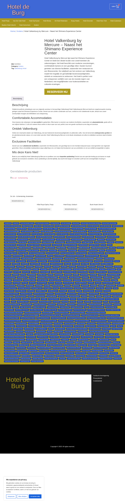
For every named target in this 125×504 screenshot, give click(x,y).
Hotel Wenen (7, 269)
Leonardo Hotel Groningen (57, 258)
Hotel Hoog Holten (29, 285)
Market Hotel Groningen (29, 255)
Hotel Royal (91, 271)
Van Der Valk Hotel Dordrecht (10, 236)
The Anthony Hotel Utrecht (100, 242)
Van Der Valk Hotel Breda (101, 236)
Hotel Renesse (8, 274)
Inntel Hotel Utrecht (98, 261)
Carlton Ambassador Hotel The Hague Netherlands (14, 339)
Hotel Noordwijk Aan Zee (22, 277)
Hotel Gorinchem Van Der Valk (66, 288)
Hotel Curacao (31, 296)
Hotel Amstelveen (33, 301)
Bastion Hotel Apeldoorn (24, 353)
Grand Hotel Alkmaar (108, 304)
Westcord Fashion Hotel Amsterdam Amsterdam (90, 223)
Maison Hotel (50, 255)
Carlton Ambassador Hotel (32, 339)
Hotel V (118, 269)
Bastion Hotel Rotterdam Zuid (59, 347)
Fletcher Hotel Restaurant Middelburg (31, 315)
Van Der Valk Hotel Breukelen (88, 236)
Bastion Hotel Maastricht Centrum (100, 347)
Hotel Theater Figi (8, 271)
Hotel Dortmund (99, 290)
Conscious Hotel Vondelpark (78, 334)
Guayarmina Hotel (51, 304)
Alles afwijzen (22, 496)
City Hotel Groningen (99, 334)
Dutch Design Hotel (106, 328)
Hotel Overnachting (58, 274)
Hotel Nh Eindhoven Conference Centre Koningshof (47, 277)
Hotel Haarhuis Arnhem (110, 285)
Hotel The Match (17, 271)
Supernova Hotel (119, 242)
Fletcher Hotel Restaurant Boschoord (66, 320)
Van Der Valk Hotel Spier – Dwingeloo (50, 228)
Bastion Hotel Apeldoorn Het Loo (11, 353)
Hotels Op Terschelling (35, 263)
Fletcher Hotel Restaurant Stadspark (78, 312)
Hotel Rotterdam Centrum (101, 271)
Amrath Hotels (62, 358)
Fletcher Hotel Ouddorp (9, 323)
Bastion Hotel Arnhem (109, 350)
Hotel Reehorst (16, 274)
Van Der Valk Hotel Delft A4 (59, 236)
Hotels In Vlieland (85, 263)
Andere (36, 25)
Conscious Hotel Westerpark (64, 334)
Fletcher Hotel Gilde (81, 323)
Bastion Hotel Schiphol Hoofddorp (44, 347)
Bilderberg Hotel (116, 342)
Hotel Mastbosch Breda (86, 280)
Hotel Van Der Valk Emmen (78, 269)
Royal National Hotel (83, 244)
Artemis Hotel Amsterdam (92, 355)
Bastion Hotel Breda (86, 350)
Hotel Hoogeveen (20, 285)
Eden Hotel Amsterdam (29, 328)
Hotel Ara (13, 301)
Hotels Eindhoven (38, 266)
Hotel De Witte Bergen (82, 293)
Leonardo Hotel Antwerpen (70, 258)
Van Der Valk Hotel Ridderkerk (47, 231)
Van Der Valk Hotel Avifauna (10, 239)
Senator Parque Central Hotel (33, 244)
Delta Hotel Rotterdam (41, 331)
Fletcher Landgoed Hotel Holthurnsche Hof (96, 309)
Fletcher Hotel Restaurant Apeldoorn (82, 320)
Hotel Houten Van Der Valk (10, 285)
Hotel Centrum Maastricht (74, 296)
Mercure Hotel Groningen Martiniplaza (37, 253)
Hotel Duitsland (72, 290)
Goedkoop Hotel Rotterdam (53, 307)
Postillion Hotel (112, 247)
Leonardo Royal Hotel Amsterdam (91, 255)
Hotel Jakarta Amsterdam (108, 282)
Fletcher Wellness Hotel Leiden (51, 309)
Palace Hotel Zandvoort (9, 250)
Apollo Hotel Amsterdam (25, 358)
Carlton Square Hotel (54, 336)
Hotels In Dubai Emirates (9, 266)
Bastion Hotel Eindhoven (44, 350)
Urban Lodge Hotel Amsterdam (11, 242)
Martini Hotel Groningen (17, 255)
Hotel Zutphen (64, 266)
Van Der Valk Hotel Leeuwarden (24, 234)
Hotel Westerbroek (118, 266)
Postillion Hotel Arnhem (72, 247)
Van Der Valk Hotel (19, 21)
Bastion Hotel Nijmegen (87, 347)
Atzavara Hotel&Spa (70, 355)
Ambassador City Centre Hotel (106, 358)
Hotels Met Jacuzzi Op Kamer (56, 263)
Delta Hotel (49, 331)
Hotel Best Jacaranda (117, 296)
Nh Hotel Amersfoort (93, 250)
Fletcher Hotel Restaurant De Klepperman (31, 320)
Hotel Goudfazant (47, 288)
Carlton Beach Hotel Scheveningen (112, 336)
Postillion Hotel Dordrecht (38, 247)
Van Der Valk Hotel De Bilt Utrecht (73, 236)
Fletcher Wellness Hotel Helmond (65, 309)
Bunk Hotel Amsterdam (104, 339)
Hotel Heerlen (67, 285)
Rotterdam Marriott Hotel (94, 244)
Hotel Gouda (55, 288)
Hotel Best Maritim (107, 296)
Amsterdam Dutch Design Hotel (51, 358)
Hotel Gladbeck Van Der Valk (88, 288)
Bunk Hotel (113, 339)
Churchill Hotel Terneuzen (43, 336)
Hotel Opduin (75, 274)
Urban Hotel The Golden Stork (34, 242)
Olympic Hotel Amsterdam (33, 250)
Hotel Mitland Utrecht (108, 277)
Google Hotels (15, 307)
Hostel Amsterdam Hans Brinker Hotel (12, 304)
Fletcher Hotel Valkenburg (48, 312)
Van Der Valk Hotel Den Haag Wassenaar (26, 236)
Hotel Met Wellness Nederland (29, 280)
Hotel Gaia (116, 288)
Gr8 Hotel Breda (117, 304)
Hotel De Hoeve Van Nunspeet (116, 293)
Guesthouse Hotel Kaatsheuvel (40, 304)
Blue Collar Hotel (61, 342)
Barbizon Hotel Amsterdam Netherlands (12, 355)
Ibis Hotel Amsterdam (108, 261)
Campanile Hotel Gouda (55, 339)
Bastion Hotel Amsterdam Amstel (52, 353)
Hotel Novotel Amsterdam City (114, 274)
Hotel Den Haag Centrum (60, 293)
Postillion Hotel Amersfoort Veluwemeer (99, 247)
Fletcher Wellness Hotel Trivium (22, 309)
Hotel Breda (47, 21)
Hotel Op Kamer (34, 21)
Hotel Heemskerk (85, 285)
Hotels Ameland (56, 266)
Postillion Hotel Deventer (50, 247)
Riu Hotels (110, 244)
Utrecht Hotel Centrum (111, 239)
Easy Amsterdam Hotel (60, 328)
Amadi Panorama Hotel (25, 361)
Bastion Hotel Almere (104, 353)
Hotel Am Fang (65, 301)
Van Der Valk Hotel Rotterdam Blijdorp (12, 231)
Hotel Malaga (114, 280)
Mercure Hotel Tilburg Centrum (11, 253)
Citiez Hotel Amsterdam (31, 336)
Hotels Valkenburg (15, 263)
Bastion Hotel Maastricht (114, 347)
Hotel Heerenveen (75, 285)
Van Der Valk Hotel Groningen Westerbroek (78, 234)
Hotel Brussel (84, 296)
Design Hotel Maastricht (117, 328)
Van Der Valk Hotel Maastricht (94, 231)
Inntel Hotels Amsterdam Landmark (85, 261)
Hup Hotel (117, 261)
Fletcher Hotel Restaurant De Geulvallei (48, 320)
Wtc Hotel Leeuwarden (66, 223)
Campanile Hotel (65, 339)
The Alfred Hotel (110, 242)
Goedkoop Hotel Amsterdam (76, 307)
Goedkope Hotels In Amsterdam (39, 307)
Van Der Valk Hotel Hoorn (37, 234)
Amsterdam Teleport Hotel (38, 358)
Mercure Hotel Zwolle (111, 250)
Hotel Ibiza (117, 282)
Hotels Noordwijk (45, 263)
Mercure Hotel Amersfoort (81, 253)
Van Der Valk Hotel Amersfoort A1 (63, 239)
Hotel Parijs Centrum (42, 274)
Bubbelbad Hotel (8, 342)
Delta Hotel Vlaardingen (29, 331)
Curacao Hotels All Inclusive (70, 331)
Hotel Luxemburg (16, 282)
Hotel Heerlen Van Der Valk (57, 285)
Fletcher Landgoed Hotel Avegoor (113, 309)
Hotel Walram (35, 269)
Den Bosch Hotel (19, 331)
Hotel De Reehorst (104, 293)
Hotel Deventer (88, 21)
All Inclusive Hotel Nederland (37, 361)
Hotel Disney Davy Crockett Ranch (11, 293)
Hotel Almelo (80, 301)
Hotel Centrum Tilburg (63, 296)
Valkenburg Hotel (20, 68)
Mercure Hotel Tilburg (23, 253)
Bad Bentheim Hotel (26, 355)
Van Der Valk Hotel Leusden (107, 231)
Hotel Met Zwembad (17, 280)
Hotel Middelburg (8, 280)
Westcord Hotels (76, 223)
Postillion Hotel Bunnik (61, 247)
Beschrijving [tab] (17, 98)
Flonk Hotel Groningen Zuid (111, 307)
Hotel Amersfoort (56, 301)
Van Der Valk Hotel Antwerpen (48, 239)
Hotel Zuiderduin (115, 21)
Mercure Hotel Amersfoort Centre (67, 253)
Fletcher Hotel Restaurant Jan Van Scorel (90, 315)
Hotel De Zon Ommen (71, 293)
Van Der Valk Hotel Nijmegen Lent (79, 231)
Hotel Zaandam (100, 266)
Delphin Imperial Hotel (58, 331)
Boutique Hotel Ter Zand (26, 342)
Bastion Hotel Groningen (21, 350)
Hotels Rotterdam (25, 263)
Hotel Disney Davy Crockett (26, 293)
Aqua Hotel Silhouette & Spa (114, 355)
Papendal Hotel (120, 247)
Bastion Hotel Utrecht (9, 25)
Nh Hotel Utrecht (44, 250)
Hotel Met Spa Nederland (42, 280)
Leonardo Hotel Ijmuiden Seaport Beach (42, 258)
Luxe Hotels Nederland (59, 255)
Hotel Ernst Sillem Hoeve (21, 290)
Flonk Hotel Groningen (9, 309)
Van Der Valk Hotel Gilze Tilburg (95, 234)
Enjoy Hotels (75, 21)
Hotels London (67, 263)
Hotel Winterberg (109, 266)
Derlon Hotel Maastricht (9, 331)
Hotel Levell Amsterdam (41, 282)
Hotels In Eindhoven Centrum (107, 263)
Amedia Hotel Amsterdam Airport (74, 358)
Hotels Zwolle (7, 263)
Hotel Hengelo (47, 285)
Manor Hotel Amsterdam (40, 255)
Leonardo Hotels (104, 255)
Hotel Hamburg (94, 285)
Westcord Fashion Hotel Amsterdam (109, 223)
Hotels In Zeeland (75, 263)
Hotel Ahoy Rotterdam (97, 301)
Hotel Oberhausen (102, 274)
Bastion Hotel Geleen (33, 350)
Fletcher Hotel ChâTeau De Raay (103, 323)
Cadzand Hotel (73, 339)
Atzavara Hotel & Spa (80, 355)
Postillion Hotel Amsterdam (84, 247)
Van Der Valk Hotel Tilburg (10, 228)
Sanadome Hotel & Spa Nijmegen (70, 244)
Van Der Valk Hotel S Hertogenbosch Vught (107, 228)
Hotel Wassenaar (15, 269)
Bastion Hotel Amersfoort (93, 353)
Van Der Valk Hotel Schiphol (77, 228)
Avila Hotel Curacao (60, 355)
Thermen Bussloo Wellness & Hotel (73, 242)
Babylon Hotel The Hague (37, 355)
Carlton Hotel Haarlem (99, 336)
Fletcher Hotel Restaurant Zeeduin (61, 312)
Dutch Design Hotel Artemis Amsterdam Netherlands (77, 328)
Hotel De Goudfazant (9, 296)
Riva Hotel (103, 244)
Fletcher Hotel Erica (91, 323)
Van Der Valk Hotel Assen (23, 239)
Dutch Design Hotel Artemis (94, 328)
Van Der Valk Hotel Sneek (65, 228)
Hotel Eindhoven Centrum (41, 290)
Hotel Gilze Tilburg (99, 288)
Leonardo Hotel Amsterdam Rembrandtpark (85, 258)
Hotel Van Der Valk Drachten (91, 269)
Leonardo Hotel (99, 258)
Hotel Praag (23, 274)
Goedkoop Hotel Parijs (64, 307)
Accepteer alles (35, 496)
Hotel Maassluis (8, 282)
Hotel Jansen (98, 282)
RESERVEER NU (57, 91)
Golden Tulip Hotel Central (26, 307)
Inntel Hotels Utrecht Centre (54, 261)
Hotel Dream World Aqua (88, 290)
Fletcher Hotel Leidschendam (46, 323)
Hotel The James (26, 271)
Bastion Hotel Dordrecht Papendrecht (58, 350)
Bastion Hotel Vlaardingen (10, 347)
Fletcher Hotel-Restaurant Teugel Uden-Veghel (14, 312)
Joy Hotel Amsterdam (21, 261)
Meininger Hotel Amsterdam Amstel (112, 253)
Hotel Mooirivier (85, 277)
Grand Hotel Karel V (71, 304)
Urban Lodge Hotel (22, 242)
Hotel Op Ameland (84, 274)
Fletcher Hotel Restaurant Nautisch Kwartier (13, 315)
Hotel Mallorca (107, 280)
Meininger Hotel (8, 255)
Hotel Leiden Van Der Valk (68, 282)
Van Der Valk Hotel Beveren (113, 236)
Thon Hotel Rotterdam (60, 242)
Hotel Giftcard (108, 288)
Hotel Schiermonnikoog (82, 271)
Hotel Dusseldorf (63, 290)
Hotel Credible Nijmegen (51, 296)
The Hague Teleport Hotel (87, 242)
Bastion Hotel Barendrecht (97, 350)
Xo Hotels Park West (55, 223)
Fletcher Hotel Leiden (58, 323)
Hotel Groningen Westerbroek (10, 288)
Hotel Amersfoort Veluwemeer (45, 301)
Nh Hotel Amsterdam (83, 250)
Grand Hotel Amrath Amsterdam (95, 304)
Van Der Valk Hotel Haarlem (62, 234)
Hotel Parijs (5, 21)
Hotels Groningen (29, 266)
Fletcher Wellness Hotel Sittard (36, 309)
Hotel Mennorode (77, 280)
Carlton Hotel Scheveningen (87, 336)
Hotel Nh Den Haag (63, 277)
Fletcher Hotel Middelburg (33, 323)
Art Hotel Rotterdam (61, 21)
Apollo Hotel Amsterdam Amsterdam (12, 358)
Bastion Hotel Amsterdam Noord (37, 353)
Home (12, 31)
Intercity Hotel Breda (42, 261)
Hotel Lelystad (58, 282)
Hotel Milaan (116, 277)
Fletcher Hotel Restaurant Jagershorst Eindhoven (109, 315)
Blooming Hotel (70, 342)
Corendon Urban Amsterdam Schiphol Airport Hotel (14, 334)
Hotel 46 (105, 301)
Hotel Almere (72, 301)
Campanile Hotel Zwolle (43, 339)
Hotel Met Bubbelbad (67, 280)
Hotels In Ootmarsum (95, 263)
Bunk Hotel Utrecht (94, 339)
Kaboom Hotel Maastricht (10, 261)
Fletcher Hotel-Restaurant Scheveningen (32, 312)
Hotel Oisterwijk (93, 274)
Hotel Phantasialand (32, 274)
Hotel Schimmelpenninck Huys (70, 271)
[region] (24, 488)
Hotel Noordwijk (32, 277)
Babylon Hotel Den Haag (49, 355)
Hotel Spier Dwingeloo (45, 271)
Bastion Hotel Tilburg (32, 347)
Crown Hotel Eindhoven (82, 331)
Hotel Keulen (90, 282)
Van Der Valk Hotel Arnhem (35, 239)
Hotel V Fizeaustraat (111, 269)
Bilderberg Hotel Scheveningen (90, 342)
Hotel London (24, 282)
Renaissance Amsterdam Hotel (11, 247)
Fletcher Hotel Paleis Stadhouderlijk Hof (116, 320)
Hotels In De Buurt (20, 266)
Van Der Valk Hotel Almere (77, 239)
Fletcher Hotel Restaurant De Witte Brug (12, 320)
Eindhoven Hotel (8, 328)
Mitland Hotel (101, 250)
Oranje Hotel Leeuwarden (21, 250)
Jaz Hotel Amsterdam (32, 261)
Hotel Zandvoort (92, 266)
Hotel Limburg (32, 282)
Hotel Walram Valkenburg (26, 269)
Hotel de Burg (18, 9)
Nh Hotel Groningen (72, 250)
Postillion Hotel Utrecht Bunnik (25, 247)
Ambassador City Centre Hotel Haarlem (90, 358)
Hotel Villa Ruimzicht (53, 269)
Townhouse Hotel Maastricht (47, 242)
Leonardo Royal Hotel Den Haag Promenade (74, 255)
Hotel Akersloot (88, 301)
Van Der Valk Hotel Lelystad (10, 234)
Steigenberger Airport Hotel (10, 244)
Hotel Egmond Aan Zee (53, 290)
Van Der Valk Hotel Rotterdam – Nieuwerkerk (30, 231)
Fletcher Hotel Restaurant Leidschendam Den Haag (51, 315)
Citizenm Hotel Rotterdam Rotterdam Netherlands (14, 336)
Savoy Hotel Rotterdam (57, 244)
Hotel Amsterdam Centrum (23, 301)
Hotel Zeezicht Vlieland (82, 266)
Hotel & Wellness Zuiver (114, 301)
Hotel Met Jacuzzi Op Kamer (55, 280)
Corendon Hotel (30, 334)
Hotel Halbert (101, 285)
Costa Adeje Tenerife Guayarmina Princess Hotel (98, 331)
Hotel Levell (51, 282)
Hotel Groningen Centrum (37, 288)
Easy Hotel (51, 328)
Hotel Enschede (31, 290)
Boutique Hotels (16, 342)
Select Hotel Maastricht (45, 244)
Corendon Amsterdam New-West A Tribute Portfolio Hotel (46, 334)
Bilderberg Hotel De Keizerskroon (104, 342)
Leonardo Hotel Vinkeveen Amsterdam (12, 258)
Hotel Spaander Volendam (57, 271)
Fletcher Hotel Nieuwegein (21, 323)
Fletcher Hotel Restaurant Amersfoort (99, 320)
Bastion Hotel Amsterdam (81, 353)
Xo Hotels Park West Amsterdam (42, 223)
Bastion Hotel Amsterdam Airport (67, 353)
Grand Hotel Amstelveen (82, 304)
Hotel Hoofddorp (39, 285)
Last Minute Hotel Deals (109, 258)
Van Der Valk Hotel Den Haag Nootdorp (44, 236)
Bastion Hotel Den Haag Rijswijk (74, 350)
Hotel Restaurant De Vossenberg (114, 271)
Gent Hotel (87, 307)
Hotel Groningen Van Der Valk (24, 288)
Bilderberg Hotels (78, 342)
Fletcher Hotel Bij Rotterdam (117, 323)
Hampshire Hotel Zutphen (27, 304)
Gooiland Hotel (7, 307)
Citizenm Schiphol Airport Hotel (112, 334)
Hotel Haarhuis (120, 285)
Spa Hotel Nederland (21, 244)
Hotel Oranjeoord (68, 274)
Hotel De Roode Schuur (93, 293)
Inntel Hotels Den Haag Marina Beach (69, 261)
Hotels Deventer (47, 266)
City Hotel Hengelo (89, 334)
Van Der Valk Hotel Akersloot (89, 239)
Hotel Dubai (79, 290)
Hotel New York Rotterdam (75, 277)
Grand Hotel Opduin (61, 304)
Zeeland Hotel (16, 223)
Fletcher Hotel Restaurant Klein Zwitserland (71, 315)
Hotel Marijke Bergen (98, 280)
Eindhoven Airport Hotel (17, 328)
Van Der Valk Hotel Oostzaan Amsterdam (63, 231)
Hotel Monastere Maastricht (96, 277)
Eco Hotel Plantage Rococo (41, 328)
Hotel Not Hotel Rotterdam (10, 277)
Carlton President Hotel (64, 336)
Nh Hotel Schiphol (53, 250)
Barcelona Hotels (114, 353)
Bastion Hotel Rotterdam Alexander (73, 347)
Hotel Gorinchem (24, 25)
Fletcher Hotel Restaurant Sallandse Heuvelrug (96, 312)
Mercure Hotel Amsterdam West (52, 253)
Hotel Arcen (7, 301)
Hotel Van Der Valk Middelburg (65, 269)
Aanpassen (11, 496)
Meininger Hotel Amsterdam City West (95, 253)
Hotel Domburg (107, 290)
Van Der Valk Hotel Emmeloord (109, 234)
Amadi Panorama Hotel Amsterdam (11, 361)
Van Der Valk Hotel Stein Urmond (34, 228)
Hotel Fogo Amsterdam (9, 290)
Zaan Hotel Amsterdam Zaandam (27, 223)
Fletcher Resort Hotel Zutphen (80, 309)
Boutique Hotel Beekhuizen (51, 342)
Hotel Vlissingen (44, 269)
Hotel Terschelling (35, 271)
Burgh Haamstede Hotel (83, 339)
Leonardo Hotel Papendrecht (27, 258)
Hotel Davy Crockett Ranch (20, 296)
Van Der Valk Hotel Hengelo (49, 234)
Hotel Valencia (102, 269)
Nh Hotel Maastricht (62, 250)
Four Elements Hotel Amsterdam (97, 307)
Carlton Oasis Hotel (75, 336)
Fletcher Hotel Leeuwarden (70, 323)
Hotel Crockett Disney (40, 296)
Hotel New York (102, 21)
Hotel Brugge (91, 296)
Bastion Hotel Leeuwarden (10, 350)
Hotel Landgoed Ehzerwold (81, 282)
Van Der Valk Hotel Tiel (21, 228)
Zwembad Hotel (8, 223)
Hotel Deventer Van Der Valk (39, 293)
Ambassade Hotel (117, 358)
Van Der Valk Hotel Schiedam (90, 228)
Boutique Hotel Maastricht (38, 342)
